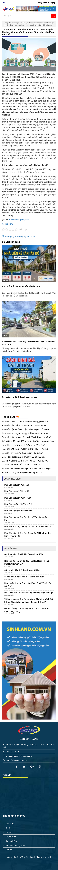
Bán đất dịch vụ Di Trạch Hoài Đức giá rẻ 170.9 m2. (24, 445)
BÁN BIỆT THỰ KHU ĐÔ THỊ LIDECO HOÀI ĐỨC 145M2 (25, 465)
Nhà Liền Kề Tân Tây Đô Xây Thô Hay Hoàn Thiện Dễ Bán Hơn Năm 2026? (28, 343)
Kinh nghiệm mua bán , (27, 236)
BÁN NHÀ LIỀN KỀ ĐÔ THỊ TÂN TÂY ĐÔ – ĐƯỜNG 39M (25, 461)
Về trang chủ (7, 224)
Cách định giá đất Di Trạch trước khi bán (19, 397)
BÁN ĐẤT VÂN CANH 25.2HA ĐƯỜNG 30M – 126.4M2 (25, 449)
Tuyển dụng (11, 837)
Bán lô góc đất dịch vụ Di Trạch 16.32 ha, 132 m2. (23, 457)
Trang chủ (7, 23)
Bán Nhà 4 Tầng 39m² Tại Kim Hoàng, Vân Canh (23, 472)
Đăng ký (51, 3)
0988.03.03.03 (12, 751)
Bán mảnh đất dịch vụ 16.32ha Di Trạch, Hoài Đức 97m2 (26, 437)
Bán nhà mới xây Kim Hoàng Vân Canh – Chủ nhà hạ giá (26, 469)
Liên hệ (9, 850)
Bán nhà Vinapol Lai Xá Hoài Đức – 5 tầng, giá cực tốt (25, 422)
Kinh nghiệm (17, 23)
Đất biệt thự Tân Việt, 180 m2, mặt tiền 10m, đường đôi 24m (28, 441)
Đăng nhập (42, 3)
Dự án (8, 828)
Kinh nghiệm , (11, 236)
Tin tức (9, 832)
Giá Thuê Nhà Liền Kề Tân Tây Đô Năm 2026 (21, 286)
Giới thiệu (10, 824)
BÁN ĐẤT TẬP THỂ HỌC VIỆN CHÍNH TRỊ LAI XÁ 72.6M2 (26, 429)
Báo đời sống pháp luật (19, 220)
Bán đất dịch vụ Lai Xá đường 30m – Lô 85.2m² (22, 453)
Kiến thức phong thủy (15, 845)
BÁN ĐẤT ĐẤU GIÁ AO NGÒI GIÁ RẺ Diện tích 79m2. (24, 425)
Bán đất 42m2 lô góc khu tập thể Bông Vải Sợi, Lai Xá (25, 433)
